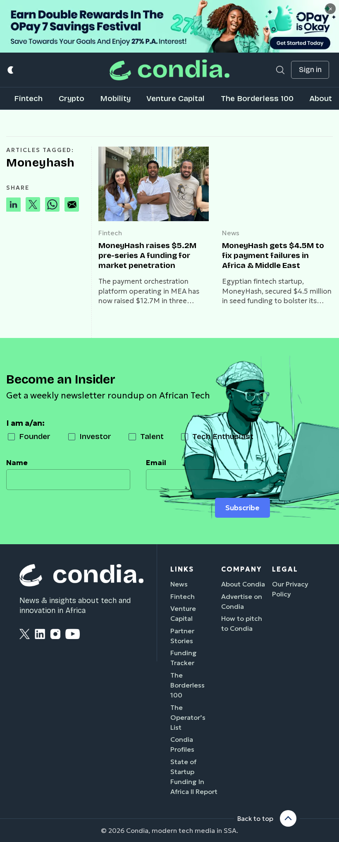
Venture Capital (175, 98)
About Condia (243, 584)
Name (17, 462)
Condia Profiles (182, 744)
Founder (34, 436)
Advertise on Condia (241, 601)
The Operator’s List (187, 717)
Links (182, 569)
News (230, 233)
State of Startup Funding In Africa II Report (193, 777)
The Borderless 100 (257, 98)
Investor (95, 436)
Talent (152, 436)
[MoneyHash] (153, 184)
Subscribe (242, 507)
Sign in (310, 69)
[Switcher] (11, 70)
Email (156, 462)
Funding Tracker (183, 658)
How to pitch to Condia (241, 623)
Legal (285, 569)
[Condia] (169, 69)
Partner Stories (182, 636)
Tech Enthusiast (222, 436)
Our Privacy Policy (290, 589)
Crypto (71, 98)
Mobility (115, 98)
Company (241, 569)
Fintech (28, 98)
